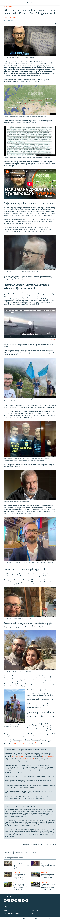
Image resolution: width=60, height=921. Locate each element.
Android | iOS (34, 910)
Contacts (6, 910)
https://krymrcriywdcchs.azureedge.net (27, 742)
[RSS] (23, 900)
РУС (36, 919)
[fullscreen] (54, 336)
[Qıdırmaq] (49, 919)
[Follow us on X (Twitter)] (8, 900)
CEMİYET (15, 862)
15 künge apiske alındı (28, 758)
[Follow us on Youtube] (12, 900)
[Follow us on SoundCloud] (15, 900)
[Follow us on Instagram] (19, 900)
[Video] (10, 919)
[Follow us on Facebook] (5, 900)
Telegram (16, 744)
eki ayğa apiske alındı (17, 756)
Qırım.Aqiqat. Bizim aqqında (11, 913)
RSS (32, 913)
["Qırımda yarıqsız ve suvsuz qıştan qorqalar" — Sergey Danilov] (35, 863)
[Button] (40, 24)
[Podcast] (26, 900)
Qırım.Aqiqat (10, 312)
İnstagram (24, 744)
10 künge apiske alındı (48, 756)
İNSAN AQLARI (8, 7)
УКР (24, 919)
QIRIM (42, 862)
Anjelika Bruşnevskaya (10, 17)
